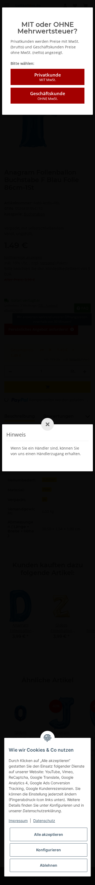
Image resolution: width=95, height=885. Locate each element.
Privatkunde (47, 77)
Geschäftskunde (47, 95)
